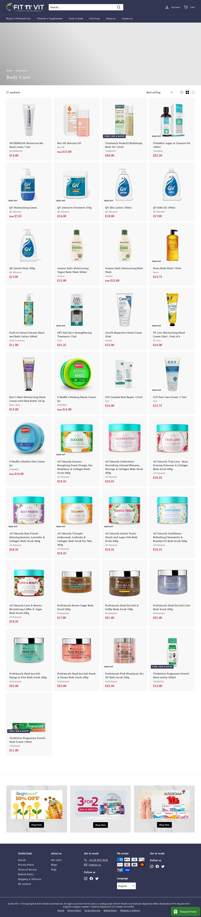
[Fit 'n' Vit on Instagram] (85, 878)
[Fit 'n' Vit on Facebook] (91, 878)
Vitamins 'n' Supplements (50, 18)
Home (9, 70)
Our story (56, 860)
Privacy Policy (26, 864)
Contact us (127, 18)
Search (22, 860)
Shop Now (36, 824)
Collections (21, 70)
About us (110, 18)
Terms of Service (27, 869)
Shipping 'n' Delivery (29, 879)
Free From (94, 18)
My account (24, 883)
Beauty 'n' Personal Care (18, 18)
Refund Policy (26, 874)
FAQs (54, 869)
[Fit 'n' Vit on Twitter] (97, 878)
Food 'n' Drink (76, 18)
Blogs (54, 864)
